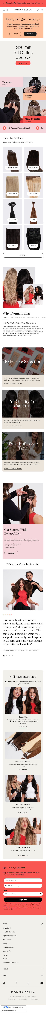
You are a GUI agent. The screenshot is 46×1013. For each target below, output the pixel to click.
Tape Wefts (7, 951)
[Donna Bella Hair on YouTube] (41, 983)
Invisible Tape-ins (9, 932)
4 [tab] (12, 656)
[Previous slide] (3, 3)
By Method (6, 928)
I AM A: (5, 890)
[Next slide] (42, 3)
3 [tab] (9, 656)
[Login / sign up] (38, 10)
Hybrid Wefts (7, 940)
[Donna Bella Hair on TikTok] (28, 983)
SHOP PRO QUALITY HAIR (13, 384)
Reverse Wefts (8, 947)
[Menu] (4, 10)
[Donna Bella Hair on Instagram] (4, 983)
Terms (12, 907)
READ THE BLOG (23, 855)
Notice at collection (9, 1011)
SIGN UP (30, 34)
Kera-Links (6, 944)
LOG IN (15, 34)
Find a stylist (23, 812)
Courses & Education (10, 963)
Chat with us (23, 726)
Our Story (5, 317)
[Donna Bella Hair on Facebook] (16, 983)
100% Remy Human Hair (18, 317)
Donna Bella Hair (19, 996)
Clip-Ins (5, 959)
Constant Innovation (33, 317)
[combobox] (7, 886)
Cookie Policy (34, 999)
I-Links (5, 955)
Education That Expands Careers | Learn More (23, 3)
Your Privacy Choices (15, 1007)
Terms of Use (11, 999)
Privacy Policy (7, 907)
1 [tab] (3, 656)
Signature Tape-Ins (10, 936)
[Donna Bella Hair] (23, 992)
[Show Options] (41, 894)
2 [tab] (6, 656)
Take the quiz (23, 769)
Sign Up (23, 900)
